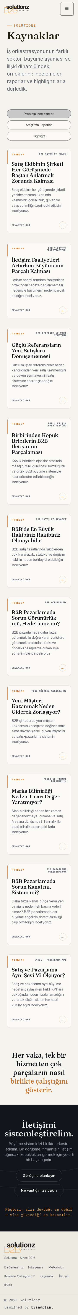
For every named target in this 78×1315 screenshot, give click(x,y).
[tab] (39, 113)
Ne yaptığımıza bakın (39, 1190)
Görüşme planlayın (39, 1175)
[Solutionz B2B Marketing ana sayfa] (16, 9)
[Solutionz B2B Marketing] (19, 1247)
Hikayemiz (35, 1267)
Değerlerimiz (13, 1267)
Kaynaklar (47, 1276)
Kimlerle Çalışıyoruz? (19, 1276)
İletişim (64, 1276)
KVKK (8, 1285)
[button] (67, 9)
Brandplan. (42, 1307)
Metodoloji (56, 1267)
